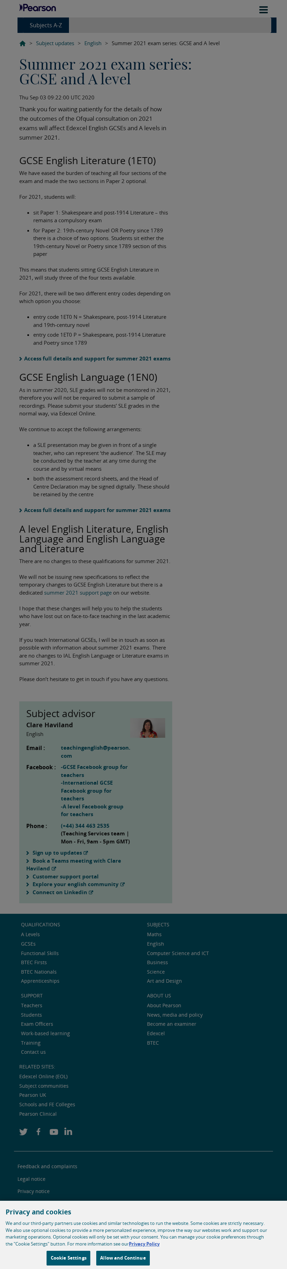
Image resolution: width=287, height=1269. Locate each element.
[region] (143, 1235)
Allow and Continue (123, 1258)
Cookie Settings (68, 1258)
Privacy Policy (144, 1244)
